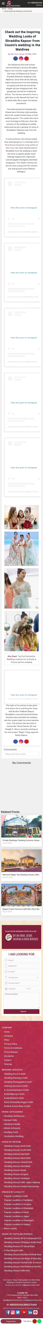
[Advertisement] (21, 20)
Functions (18, 1282)
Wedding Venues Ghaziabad (17, 1166)
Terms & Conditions (13, 1048)
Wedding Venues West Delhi (17, 1158)
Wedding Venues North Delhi (17, 1146)
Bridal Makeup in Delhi (14, 1094)
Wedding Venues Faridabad (17, 1178)
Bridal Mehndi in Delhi (14, 1098)
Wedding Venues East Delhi (17, 1154)
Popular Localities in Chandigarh (19, 1220)
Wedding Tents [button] (11, 1132)
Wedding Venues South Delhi (17, 1150)
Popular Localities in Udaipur (17, 1224)
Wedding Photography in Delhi (18, 1082)
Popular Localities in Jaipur (16, 1216)
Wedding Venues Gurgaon (16, 1174)
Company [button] (8, 1036)
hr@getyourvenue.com (31, 1285)
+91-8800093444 (34, 3)
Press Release (11, 1052)
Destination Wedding (13, 1136)
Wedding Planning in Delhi (16, 1078)
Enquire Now (11, 1321)
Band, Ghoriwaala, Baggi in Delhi (18, 1102)
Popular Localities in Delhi (16, 1196)
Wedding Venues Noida (15, 1170)
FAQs (6, 1040)
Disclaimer (9, 1056)
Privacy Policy (10, 1044)
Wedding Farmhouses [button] (14, 1116)
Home (7, 1032)
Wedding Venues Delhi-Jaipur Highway (22, 1182)
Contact (7, 1060)
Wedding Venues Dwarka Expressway (21, 1186)
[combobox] (21, 977)
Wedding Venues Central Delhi (18, 1162)
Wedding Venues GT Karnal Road (19, 1246)
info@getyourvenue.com (32, 1300)
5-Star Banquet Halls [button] (13, 1250)
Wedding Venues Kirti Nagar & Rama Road (23, 1258)
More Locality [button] (10, 1228)
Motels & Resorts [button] (12, 1128)
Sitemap (8, 1064)
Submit (23, 1011)
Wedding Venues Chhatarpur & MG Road (22, 1242)
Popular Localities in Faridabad (18, 1200)
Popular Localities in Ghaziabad (18, 1208)
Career (34, 1282)
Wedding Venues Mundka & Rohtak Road (23, 1254)
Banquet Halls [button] (10, 1120)
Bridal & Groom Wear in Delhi (17, 1106)
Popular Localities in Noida (16, 1212)
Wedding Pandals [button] (12, 1124)
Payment (26, 1282)
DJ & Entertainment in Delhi (16, 1090)
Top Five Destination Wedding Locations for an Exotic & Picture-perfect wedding (21, 659)
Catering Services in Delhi (16, 1086)
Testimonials (22, 1280)
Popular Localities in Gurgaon (17, 1204)
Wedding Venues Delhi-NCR (17, 1270)
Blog (15, 1280)
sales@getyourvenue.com (13, 1300)
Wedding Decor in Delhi (15, 1074)
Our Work (31, 1280)
